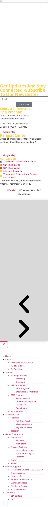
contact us (8, 158)
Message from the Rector (22, 362)
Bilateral (20, 440)
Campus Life (16, 476)
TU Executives (17, 369)
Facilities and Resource (21, 479)
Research (15, 431)
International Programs (27, 392)
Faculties (15, 417)
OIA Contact (16, 496)
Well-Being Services (19, 486)
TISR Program (17, 395)
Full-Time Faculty (23, 421)
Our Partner (16, 437)
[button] (24, 304)
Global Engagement (14, 434)
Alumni (14, 463)
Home (8, 356)
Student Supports (13, 466)
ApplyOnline (21, 408)
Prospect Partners (19, 447)
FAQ (12, 499)
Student (8, 372)
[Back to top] (1, 198)
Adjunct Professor (24, 427)
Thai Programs (23, 388)
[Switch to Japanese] (24, 194)
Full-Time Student (19, 385)
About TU (9, 359)
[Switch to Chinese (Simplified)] (30, 190)
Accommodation (18, 489)
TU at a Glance (17, 366)
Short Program (17, 411)
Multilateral (21, 443)
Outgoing (20, 382)
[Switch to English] (11, 190)
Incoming (20, 378)
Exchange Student (19, 375)
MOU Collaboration (25, 450)
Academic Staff (12, 414)
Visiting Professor (24, 424)
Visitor (14, 460)
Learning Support (19, 483)
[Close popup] (4, 344)
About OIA (10, 492)
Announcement (23, 398)
